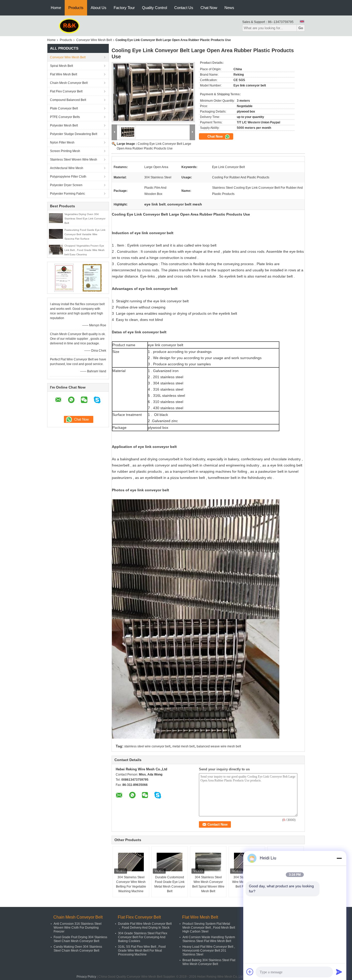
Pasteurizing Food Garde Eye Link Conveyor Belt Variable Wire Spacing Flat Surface (84, 234)
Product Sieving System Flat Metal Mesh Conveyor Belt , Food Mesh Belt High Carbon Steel (208, 927)
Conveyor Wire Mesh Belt (94, 40)
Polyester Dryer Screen (66, 185)
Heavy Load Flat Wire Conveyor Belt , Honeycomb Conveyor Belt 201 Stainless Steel (208, 950)
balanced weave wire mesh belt (219, 746)
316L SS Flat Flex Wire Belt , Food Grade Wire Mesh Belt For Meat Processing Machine (142, 950)
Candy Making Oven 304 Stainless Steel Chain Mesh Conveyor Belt (78, 948)
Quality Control (154, 7)
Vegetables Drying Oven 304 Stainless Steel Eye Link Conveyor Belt (84, 218)
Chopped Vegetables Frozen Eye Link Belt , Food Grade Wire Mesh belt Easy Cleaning (84, 250)
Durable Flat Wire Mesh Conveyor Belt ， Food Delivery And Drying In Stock (145, 925)
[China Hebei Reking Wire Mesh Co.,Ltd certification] (64, 277)
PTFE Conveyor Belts (65, 117)
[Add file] (250, 971)
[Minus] (339, 858)
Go (300, 28)
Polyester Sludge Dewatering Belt (73, 134)
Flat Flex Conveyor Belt (66, 91)
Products (75, 7)
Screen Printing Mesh (65, 151)
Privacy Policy (86, 976)
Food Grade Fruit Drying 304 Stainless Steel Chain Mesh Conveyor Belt (80, 939)
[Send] (339, 971)
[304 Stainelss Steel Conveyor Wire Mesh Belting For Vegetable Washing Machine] (131, 862)
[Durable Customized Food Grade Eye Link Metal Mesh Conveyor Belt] (170, 862)
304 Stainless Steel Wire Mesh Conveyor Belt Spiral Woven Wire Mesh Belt (208, 884)
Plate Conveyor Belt (64, 108)
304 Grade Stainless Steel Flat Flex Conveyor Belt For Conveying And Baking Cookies (142, 937)
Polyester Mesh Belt (64, 125)
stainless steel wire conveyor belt (147, 746)
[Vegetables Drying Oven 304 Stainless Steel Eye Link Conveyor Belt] (56, 218)
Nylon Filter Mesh (62, 142)
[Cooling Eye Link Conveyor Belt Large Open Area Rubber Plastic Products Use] (153, 92)
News (229, 7)
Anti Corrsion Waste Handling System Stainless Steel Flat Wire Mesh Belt (208, 939)
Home (56, 7)
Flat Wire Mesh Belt (63, 74)
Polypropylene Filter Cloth (68, 176)
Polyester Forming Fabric (67, 193)
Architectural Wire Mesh (66, 168)
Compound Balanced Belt (68, 100)
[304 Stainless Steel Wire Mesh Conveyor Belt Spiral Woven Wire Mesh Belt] (208, 862)
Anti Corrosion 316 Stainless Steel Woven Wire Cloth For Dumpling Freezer (78, 927)
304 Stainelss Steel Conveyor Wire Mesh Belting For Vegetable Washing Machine (131, 884)
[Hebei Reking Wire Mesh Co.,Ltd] (69, 25)
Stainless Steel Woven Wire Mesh (73, 159)
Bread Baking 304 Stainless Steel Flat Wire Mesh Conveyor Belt (208, 962)
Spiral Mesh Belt (61, 66)
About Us (98, 7)
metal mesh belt (183, 746)
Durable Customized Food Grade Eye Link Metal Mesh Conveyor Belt (169, 884)
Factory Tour (124, 7)
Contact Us (183, 7)
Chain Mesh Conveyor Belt (69, 83)
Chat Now (208, 8)
